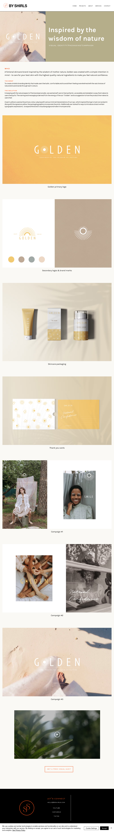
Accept (104, 828)
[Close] (111, 828)
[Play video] (57, 734)
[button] (59, 769)
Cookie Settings (91, 828)
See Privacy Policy (18, 830)
